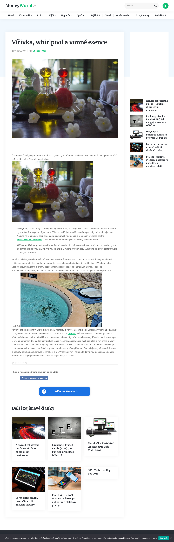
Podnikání (160, 15)
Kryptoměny (142, 15)
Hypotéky (66, 15)
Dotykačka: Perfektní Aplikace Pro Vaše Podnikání (101, 447)
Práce (40, 15)
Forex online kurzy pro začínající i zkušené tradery (27, 501)
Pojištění (95, 15)
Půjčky (52, 15)
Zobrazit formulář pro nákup (34, 378)
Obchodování (123, 15)
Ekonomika (25, 15)
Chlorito (72, 333)
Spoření (81, 15)
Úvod (11, 15)
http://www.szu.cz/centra (29, 239)
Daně (108, 15)
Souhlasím (164, 538)
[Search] (155, 6)
